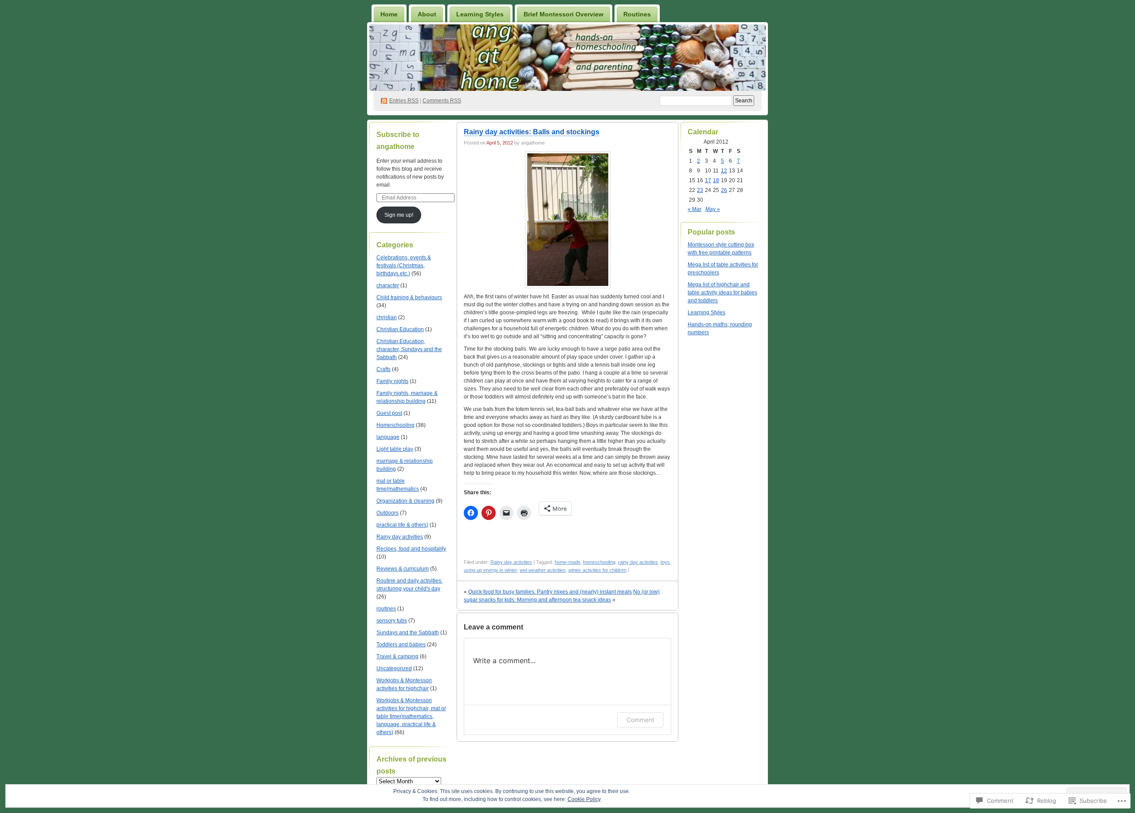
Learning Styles (480, 14)
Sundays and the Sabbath (407, 632)
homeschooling (599, 562)
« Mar (694, 209)
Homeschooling (395, 425)
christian (386, 317)
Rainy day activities (399, 537)
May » (712, 209)
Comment (640, 719)
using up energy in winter (490, 570)
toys (665, 562)
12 (724, 171)
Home (389, 14)
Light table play (394, 449)
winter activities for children (597, 570)
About (427, 14)
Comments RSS (442, 101)
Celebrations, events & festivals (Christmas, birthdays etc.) (403, 265)
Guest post (389, 413)
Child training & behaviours (409, 297)
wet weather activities (543, 570)
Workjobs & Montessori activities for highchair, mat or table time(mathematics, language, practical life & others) (411, 716)
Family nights (392, 381)
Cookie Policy (584, 799)
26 (724, 190)
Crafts (383, 369)
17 (708, 180)
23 (700, 190)
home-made (567, 562)
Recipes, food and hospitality (411, 549)
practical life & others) (402, 525)
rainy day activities (638, 562)
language (387, 437)
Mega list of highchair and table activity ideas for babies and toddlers (722, 292)
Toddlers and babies (401, 644)
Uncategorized (394, 668)
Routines (637, 14)
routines (386, 609)
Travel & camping (397, 656)
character (387, 285)
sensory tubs (391, 621)
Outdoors (387, 513)
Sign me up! (398, 215)
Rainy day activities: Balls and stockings (531, 132)
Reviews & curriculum (402, 569)
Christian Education (400, 329)
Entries (404, 101)
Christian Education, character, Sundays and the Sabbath (409, 349)
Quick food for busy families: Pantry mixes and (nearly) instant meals (550, 592)
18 (716, 180)
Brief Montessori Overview (563, 14)
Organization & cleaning (405, 501)
